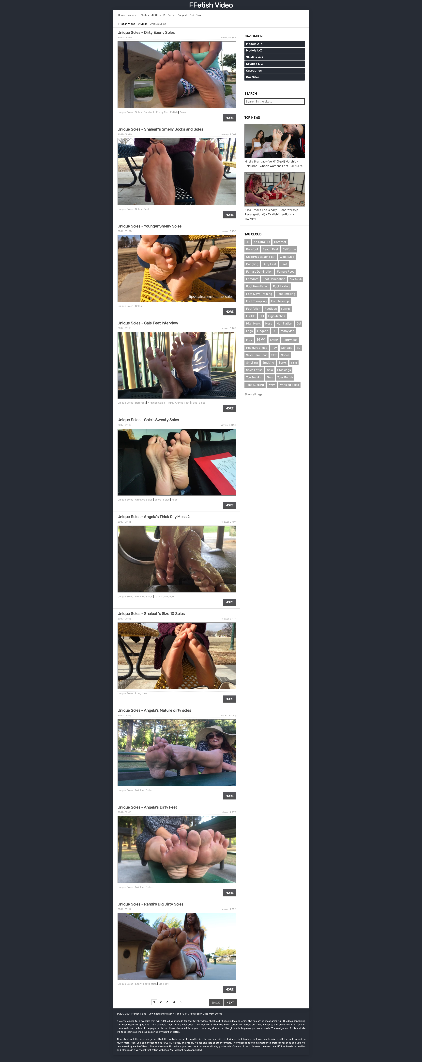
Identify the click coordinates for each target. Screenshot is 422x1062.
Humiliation (284, 323)
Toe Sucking (254, 377)
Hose (268, 323)
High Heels (253, 323)
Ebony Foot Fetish (167, 112)
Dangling (252, 264)
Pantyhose (290, 340)
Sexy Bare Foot (256, 355)
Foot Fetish (296, 279)
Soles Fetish (254, 370)
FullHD (250, 316)
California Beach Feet (260, 257)
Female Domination (259, 271)
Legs (249, 331)
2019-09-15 (124, 715)
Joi (299, 323)
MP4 (261, 339)
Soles (138, 112)
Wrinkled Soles (156, 402)
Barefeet (280, 242)
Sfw (274, 355)
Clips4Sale (287, 257)
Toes (270, 377)
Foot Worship (280, 301)
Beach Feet (270, 249)
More (230, 118)
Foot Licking (281, 286)
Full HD (285, 308)
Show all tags (253, 394)
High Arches (276, 316)
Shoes (285, 355)
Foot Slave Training (259, 294)
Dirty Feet (269, 264)
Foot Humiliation (257, 286)
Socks (283, 362)
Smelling (252, 362)
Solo (270, 370)
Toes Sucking (255, 385)
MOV (249, 340)
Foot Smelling (286, 294)
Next (230, 1002)
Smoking (268, 362)
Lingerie (262, 331)
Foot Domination (274, 279)
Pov (274, 348)
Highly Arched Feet (178, 402)
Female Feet (285, 271)
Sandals (286, 348)
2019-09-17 (124, 425)
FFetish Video (211, 5)
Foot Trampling (256, 301)
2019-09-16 (124, 521)
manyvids (287, 331)
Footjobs (271, 308)
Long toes (141, 693)
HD (262, 316)
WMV (271, 385)
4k (247, 242)
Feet (146, 209)
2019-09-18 (124, 328)
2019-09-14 (124, 909)
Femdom (252, 279)
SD (298, 348)
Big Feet (163, 983)
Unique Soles (125, 112)
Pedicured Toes (256, 348)
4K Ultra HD (262, 242)
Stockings (284, 370)
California (289, 249)
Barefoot (149, 112)
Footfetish (253, 308)
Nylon (274, 340)
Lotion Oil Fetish (164, 596)
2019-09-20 (125, 37)
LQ (274, 331)
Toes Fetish (285, 377)
